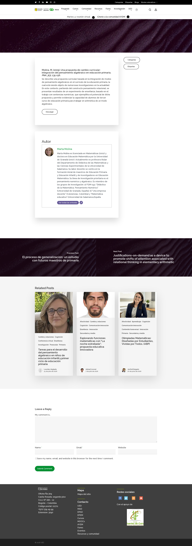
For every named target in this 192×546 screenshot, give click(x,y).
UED (79, 506)
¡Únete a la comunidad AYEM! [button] (111, 17)
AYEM (80, 524)
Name (38, 447)
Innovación (93, 329)
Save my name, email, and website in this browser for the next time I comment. (75, 458)
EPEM (80, 515)
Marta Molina (64, 149)
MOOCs (81, 521)
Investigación (43, 345)
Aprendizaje (136, 321)
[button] (50, 112)
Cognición (59, 337)
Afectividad (84, 321)
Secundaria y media (87, 333)
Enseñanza (58, 341)
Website (122, 447)
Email (79, 447)
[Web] (81, 202)
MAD (79, 509)
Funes (80, 527)
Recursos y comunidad (88, 534)
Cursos (80, 518)
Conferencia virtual (45, 341)
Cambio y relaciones (46, 337)
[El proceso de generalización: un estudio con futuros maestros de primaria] (48, 257)
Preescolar (54, 345)
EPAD (80, 512)
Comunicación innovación (99, 325)
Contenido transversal (130, 329)
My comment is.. (43, 415)
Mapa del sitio (84, 494)
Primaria (62, 345)
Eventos (81, 531)
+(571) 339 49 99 (45, 509)
